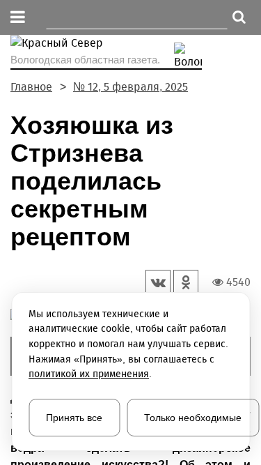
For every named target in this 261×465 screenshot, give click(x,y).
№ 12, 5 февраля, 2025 (130, 86)
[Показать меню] (17, 17)
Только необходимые (193, 417)
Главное (31, 86)
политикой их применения (89, 374)
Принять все (74, 417)
